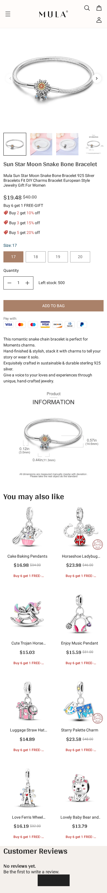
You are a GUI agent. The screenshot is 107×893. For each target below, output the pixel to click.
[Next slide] (96, 78)
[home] (53, 14)
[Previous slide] (10, 78)
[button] (14, 144)
